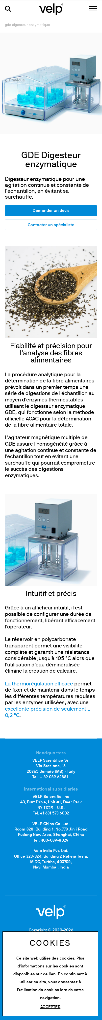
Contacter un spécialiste (51, 225)
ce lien (49, 974)
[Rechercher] (8, 9)
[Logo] (51, 8)
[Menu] (93, 8)
